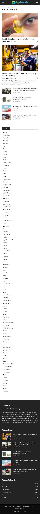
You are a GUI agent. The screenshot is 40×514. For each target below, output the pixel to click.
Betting (5, 154)
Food (4, 218)
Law (4, 281)
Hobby (5, 245)
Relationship (7, 336)
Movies (5, 309)
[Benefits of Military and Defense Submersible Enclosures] (6, 99)
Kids (4, 276)
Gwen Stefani (7, 234)
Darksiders (6, 193)
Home (3, 7)
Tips (4, 375)
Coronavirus (7, 182)
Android (5, 140)
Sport (4, 355)
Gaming (5, 231)
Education (6, 201)
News (4, 320)
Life (4, 287)
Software (5, 350)
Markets (5, 298)
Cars (4, 168)
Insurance (6, 264)
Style (4, 361)
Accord (5, 132)
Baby (4, 149)
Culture (5, 187)
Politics (5, 333)
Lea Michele (6, 284)
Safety (5, 342)
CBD (4, 174)
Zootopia (5, 391)
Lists (4, 289)
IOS (4, 270)
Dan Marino (6, 190)
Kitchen (5, 278)
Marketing (6, 295)
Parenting (6, 325)
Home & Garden (8, 251)
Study (5, 358)
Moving (5, 311)
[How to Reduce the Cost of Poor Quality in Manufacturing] (20, 58)
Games (5, 229)
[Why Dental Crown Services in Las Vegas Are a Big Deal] (6, 108)
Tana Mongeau (7, 366)
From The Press (8, 220)
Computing (6, 179)
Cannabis (6, 165)
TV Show (5, 380)
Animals (5, 143)
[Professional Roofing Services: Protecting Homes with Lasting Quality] (6, 117)
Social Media (7, 347)
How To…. (6, 256)
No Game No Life (8, 322)
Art (4, 146)
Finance (5, 215)
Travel (5, 377)
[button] (3, 2)
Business (6, 160)
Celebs (5, 176)
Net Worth (6, 317)
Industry (5, 262)
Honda (5, 253)
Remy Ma (6, 339)
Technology (6, 369)
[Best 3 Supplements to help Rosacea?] (20, 25)
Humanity (6, 259)
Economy (6, 198)
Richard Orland (6, 41)
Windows (6, 386)
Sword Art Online (8, 364)
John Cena (6, 273)
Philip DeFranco (8, 328)
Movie (5, 306)
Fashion (5, 212)
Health (5, 237)
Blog (4, 157)
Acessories (6, 135)
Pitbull (5, 331)
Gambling (6, 226)
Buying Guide (7, 163)
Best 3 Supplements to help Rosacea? (18, 39)
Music (5, 314)
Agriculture (6, 138)
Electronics (6, 204)
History (5, 242)
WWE (4, 389)
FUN (4, 223)
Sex (4, 344)
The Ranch (6, 372)
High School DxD (8, 240)
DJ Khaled (6, 196)
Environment (7, 209)
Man (4, 292)
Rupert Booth (5, 78)
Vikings (5, 383)
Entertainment (7, 207)
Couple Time (7, 185)
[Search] (37, 2)
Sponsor (5, 353)
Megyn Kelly (7, 303)
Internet (5, 267)
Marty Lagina (7, 300)
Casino (5, 171)
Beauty (5, 152)
